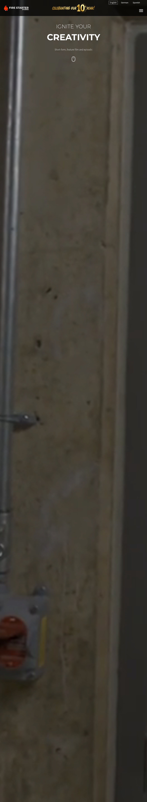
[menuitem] (113, 2)
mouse (73, 59)
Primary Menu (141, 10)
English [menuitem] (113, 2)
